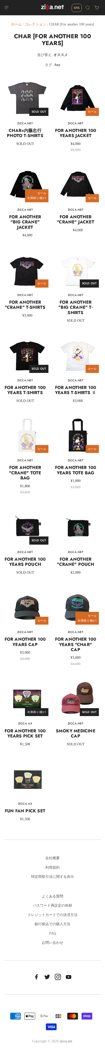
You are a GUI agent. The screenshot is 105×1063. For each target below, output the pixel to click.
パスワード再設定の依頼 (52, 905)
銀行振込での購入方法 (52, 924)
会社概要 (52, 858)
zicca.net (66, 1041)
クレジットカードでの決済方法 (52, 915)
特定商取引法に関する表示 (52, 877)
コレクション (35, 24)
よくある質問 (52, 896)
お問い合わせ (52, 943)
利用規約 (52, 867)
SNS (77, 8)
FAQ (52, 933)
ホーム (16, 24)
